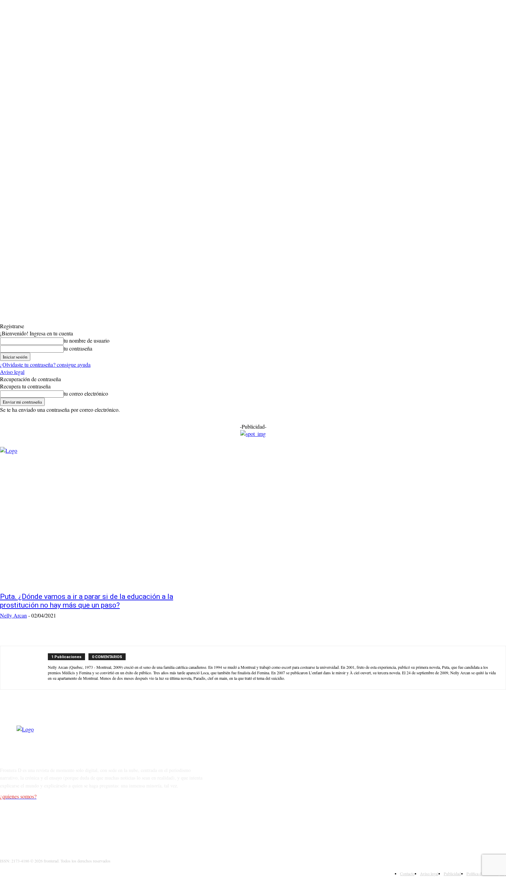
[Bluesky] (78, 824)
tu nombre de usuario (86, 340)
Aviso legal (12, 371)
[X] (42, 824)
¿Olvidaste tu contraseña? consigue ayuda (45, 364)
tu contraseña (78, 348)
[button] (252, 479)
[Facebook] (7, 824)
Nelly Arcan (13, 615)
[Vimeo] (60, 824)
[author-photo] (28, 667)
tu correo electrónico (86, 393)
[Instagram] (25, 824)
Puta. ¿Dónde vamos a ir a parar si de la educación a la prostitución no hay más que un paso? (86, 600)
